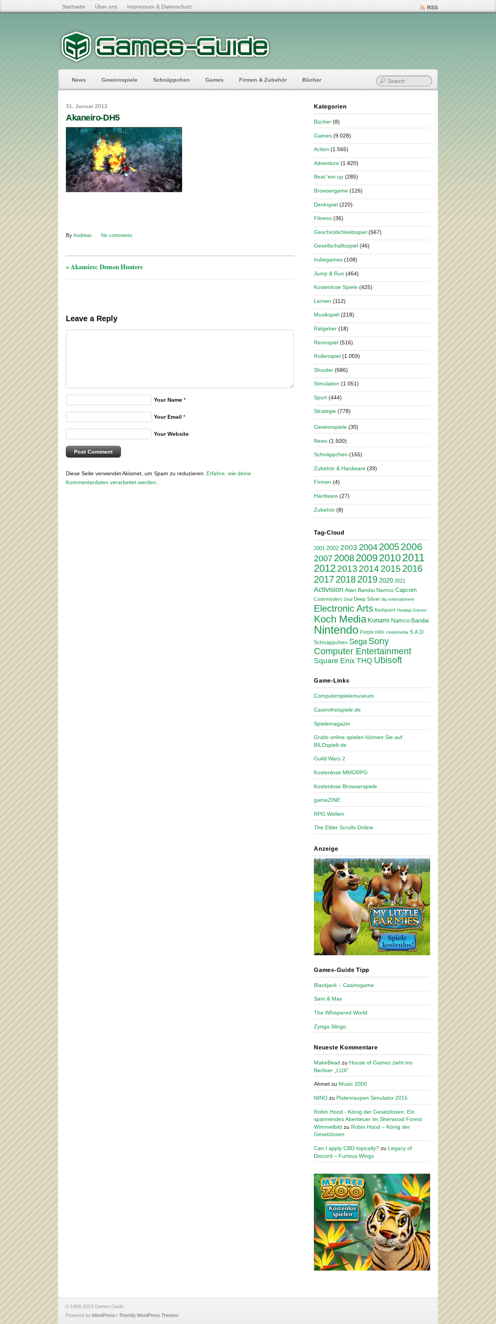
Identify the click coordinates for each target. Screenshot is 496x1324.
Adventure (326, 163)
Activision (328, 589)
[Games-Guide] (165, 60)
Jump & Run (329, 273)
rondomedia (397, 632)
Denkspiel (326, 204)
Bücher (311, 80)
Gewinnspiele (120, 80)
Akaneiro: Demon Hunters (104, 266)
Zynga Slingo (330, 1026)
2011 (413, 558)
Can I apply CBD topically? (346, 1148)
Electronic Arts (343, 608)
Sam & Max (328, 999)
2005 (389, 547)
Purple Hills (372, 632)
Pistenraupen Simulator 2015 (372, 1098)
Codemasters (328, 599)
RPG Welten (329, 814)
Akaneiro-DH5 (93, 117)
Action (321, 149)
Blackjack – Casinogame (344, 985)
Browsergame (331, 190)
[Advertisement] (130, 211)
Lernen (322, 301)
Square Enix (334, 661)
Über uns (106, 6)
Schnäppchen (171, 80)
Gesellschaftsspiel (336, 245)
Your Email (168, 417)
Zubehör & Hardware (339, 468)
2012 (325, 568)
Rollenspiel (327, 356)
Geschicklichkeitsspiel (340, 232)
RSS (432, 7)
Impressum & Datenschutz (159, 6)
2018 (346, 579)
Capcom (406, 590)
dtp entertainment (397, 599)
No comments (117, 235)
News (79, 80)
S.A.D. (417, 632)
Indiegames (328, 259)
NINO (320, 1098)
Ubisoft (388, 660)
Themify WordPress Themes (148, 1315)
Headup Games (412, 610)
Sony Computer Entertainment (362, 646)
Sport (320, 397)
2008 (344, 558)
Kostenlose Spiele (336, 287)
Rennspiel (326, 342)
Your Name (168, 400)
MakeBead (327, 1062)
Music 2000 (353, 1084)
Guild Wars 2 (329, 758)
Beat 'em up (328, 177)
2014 (369, 569)
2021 (399, 581)
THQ (364, 661)
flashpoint (385, 610)
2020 (386, 580)
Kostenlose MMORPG (341, 772)
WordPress (103, 1315)
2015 (391, 569)
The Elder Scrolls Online (343, 827)
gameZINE (327, 800)
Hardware (326, 496)
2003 (348, 547)
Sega (358, 641)
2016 (412, 568)
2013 (347, 569)
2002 (332, 548)
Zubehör (324, 510)
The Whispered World (340, 1012)
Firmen (322, 482)
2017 (324, 579)
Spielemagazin (332, 723)
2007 (323, 558)
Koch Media (340, 619)
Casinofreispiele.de (337, 710)
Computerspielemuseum (344, 696)
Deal (348, 599)
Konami (378, 620)
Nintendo (336, 629)
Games (214, 80)
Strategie (325, 411)
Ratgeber (325, 328)
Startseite (73, 6)
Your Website (171, 434)
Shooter (323, 370)
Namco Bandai (410, 620)
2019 (367, 579)
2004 (368, 547)
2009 (366, 557)
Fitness (323, 218)
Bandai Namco (376, 590)
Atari (350, 590)
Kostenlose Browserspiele (345, 786)
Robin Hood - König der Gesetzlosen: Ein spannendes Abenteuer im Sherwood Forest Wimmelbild (368, 1119)
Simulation (326, 383)
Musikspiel (326, 314)
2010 (390, 558)
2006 (411, 546)
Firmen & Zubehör (263, 80)
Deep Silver (367, 599)
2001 (319, 548)
